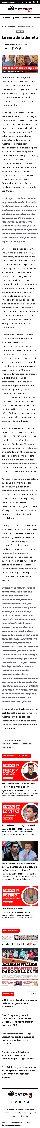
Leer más (32, 994)
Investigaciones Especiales (26, 1113)
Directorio (25, 1116)
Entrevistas (7, 1113)
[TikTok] (28, 1101)
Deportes (14, 1116)
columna (6, 744)
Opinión (15, 17)
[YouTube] (20, 1101)
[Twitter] (16, 1101)
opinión (16, 744)
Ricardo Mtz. (8, 747)
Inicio (4, 27)
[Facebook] (12, 1101)
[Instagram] (24, 1101)
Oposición (27, 744)
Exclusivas (26, 17)
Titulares (5, 17)
